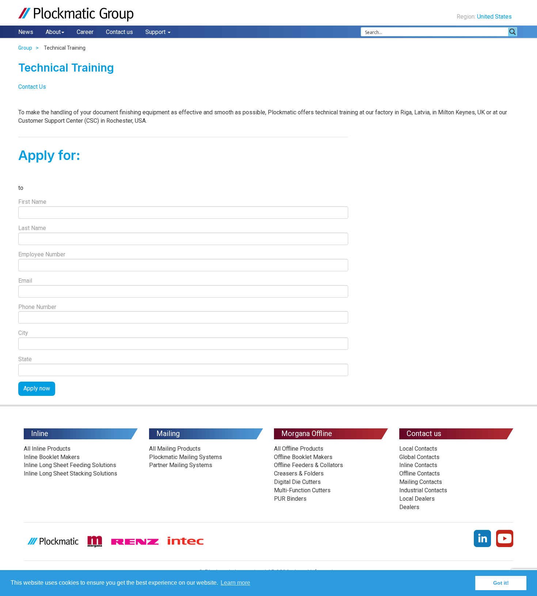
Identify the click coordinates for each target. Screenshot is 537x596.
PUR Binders (290, 498)
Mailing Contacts (420, 481)
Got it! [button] (501, 583)
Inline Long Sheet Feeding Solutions (70, 465)
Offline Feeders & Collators (308, 465)
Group (25, 48)
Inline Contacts (418, 465)
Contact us (119, 31)
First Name (32, 201)
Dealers (409, 507)
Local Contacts (418, 448)
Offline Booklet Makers (303, 457)
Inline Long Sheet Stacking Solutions (70, 473)
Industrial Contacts (423, 490)
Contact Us (32, 86)
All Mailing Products (175, 448)
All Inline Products (47, 448)
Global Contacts (419, 457)
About (53, 31)
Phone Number (37, 306)
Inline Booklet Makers (52, 457)
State (25, 359)
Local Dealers (417, 498)
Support (156, 31)
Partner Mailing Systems (180, 465)
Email (25, 280)
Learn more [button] (235, 583)
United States (495, 16)
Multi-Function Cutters (302, 490)
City (23, 332)
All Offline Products (298, 448)
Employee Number (41, 254)
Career (85, 31)
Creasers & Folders (299, 473)
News (25, 31)
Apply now (36, 388)
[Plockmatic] (76, 14)
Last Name (32, 228)
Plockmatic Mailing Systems (185, 457)
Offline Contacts (419, 473)
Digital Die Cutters (297, 481)
